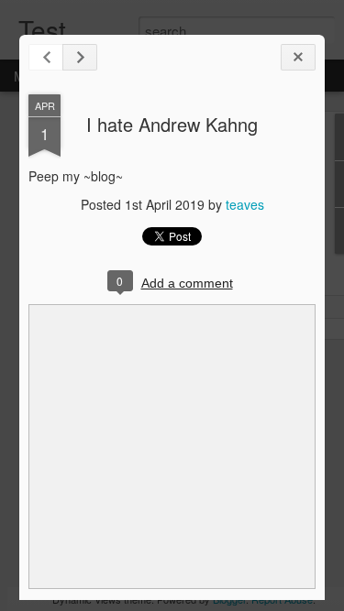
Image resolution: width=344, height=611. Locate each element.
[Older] (79, 57)
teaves (245, 204)
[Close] (298, 57)
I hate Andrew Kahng (172, 124)
